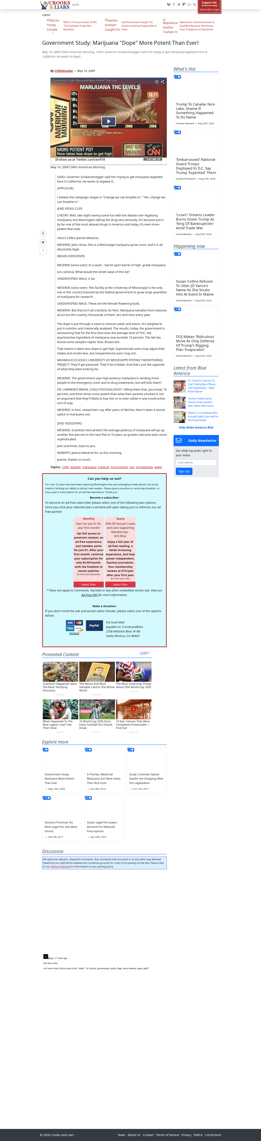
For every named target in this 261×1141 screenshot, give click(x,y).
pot (131, 467)
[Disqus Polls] (104, 910)
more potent (119, 467)
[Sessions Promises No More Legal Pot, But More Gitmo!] (62, 807)
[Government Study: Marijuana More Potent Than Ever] (62, 758)
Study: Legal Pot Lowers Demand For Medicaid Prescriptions (102, 827)
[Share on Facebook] (43, 233)
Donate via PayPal (94, 625)
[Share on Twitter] (43, 242)
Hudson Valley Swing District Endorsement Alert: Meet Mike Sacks (201, 402)
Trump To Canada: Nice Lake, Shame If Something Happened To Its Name (195, 111)
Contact (148, 1135)
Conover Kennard (185, 123)
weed (158, 467)
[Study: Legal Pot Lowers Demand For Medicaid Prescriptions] (104, 807)
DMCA (198, 1135)
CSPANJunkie (64, 71)
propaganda (144, 467)
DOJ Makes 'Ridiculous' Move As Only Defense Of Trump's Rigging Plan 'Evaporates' (195, 343)
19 (129, 749)
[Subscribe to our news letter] (189, 4)
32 (176, 187)
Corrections (213, 1135)
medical (103, 467)
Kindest (74, 633)
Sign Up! (184, 471)
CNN (65, 467)
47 (176, 76)
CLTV (75, 4)
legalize (75, 467)
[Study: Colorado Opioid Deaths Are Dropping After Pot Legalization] (147, 758)
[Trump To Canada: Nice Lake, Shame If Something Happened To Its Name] (196, 87)
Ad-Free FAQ (89, 595)
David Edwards (184, 234)
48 (87, 797)
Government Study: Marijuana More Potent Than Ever (59, 778)
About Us (134, 1135)
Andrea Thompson (185, 178)
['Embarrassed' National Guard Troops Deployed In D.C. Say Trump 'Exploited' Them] (196, 142)
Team (121, 1135)
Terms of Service (60, 866)
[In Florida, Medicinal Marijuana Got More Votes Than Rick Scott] (104, 758)
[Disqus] (104, 990)
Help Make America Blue (196, 427)
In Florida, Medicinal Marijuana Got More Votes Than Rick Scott (104, 778)
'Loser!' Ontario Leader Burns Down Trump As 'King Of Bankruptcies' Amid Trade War (195, 221)
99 (87, 749)
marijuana (89, 467)
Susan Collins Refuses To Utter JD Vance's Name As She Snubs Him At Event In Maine (195, 288)
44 (176, 132)
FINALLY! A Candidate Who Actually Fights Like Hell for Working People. (203, 416)
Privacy (186, 1135)
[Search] (194, 4)
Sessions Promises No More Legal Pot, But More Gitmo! (61, 827)
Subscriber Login (209, 9)
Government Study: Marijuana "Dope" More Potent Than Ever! (120, 42)
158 (45, 797)
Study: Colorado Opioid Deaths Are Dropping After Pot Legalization (146, 778)
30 (176, 309)
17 (176, 253)
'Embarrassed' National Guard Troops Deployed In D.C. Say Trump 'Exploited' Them (196, 166)
